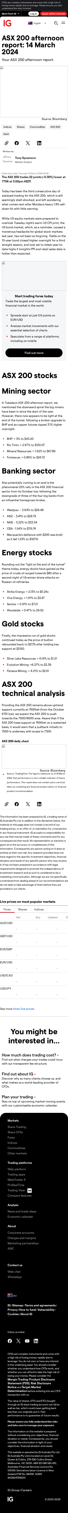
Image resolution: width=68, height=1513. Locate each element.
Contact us (15, 1265)
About (12, 1226)
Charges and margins (22, 1238)
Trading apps (16, 1174)
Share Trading (17, 1127)
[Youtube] (27, 1341)
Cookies (13, 1314)
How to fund (27, 1309)
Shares (20, 126)
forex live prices (23, 1008)
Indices (7, 126)
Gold (6, 133)
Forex (7, 909)
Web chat (14, 1271)
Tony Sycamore (25, 157)
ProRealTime (16, 1185)
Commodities (37, 126)
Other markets (17, 1153)
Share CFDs (15, 1132)
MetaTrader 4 (17, 1179)
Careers (26, 1490)
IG (9, 1305)
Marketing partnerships (23, 1243)
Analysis (13, 1205)
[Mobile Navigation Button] (63, 23)
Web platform (17, 1169)
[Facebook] (17, 143)
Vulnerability (46, 1309)
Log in (33, 13)
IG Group (14, 1490)
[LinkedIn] (39, 143)
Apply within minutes (53, 13)
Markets (13, 1120)
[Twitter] (28, 143)
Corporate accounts (21, 1232)
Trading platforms (20, 1162)
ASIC (11, 1248)
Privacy (13, 1309)
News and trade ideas (22, 1211)
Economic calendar (20, 1216)
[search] (55, 23)
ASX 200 (55, 126)
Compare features (20, 1195)
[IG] (8, 23)
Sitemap (17, 1305)
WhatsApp (15, 1277)
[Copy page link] (6, 143)
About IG (26, 1314)
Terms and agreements (40, 1305)
